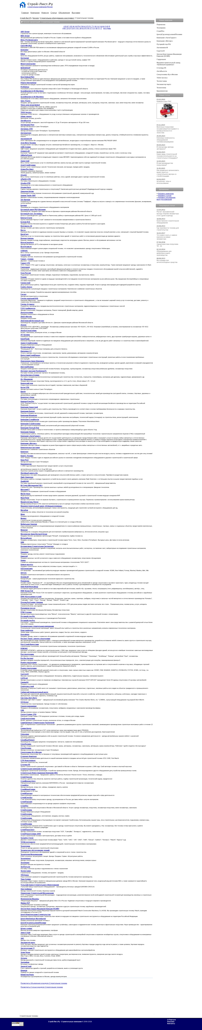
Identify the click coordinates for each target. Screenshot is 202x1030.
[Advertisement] (70, 995)
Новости (45, 13)
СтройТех (160, 31)
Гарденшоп (161, 59)
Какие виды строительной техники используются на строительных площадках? (167, 156)
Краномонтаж (162, 91)
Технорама (161, 28)
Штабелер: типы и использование (164, 182)
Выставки (76, 13)
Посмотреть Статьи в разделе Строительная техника (42, 987)
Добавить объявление (166, 197)
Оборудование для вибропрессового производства (164, 253)
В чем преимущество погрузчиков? (165, 164)
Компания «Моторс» (165, 41)
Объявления (64, 13)
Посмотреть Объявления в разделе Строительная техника (44, 983)
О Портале (171, 1020)
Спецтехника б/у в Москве (167, 74)
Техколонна (161, 88)
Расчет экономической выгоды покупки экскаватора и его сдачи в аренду (168, 214)
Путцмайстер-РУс (164, 44)
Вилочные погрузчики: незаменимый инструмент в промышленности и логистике (168, 130)
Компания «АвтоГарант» (167, 38)
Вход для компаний (164, 199)
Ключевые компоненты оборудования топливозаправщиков (166, 140)
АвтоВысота (162, 71)
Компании (35, 13)
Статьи (54, 13)
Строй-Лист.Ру (25, 18)
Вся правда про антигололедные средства (167, 261)
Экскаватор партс (164, 84)
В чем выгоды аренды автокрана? (165, 148)
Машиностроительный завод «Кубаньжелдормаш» (168, 64)
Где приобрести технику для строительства (168, 229)
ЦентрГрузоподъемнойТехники (169, 34)
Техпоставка (162, 81)
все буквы (107, 28)
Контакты (171, 1024)
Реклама (170, 1022)
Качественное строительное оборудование (168, 222)
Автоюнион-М (162, 48)
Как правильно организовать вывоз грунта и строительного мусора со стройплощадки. (168, 173)
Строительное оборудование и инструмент (57, 18)
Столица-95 (161, 68)
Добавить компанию (166, 194)
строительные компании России (40, 7)
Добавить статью (164, 196)
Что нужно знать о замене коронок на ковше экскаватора (167, 237)
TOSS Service (162, 78)
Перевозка (161, 25)
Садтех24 (161, 51)
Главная (25, 13)
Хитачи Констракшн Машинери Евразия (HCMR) (169, 55)
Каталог (36, 18)
